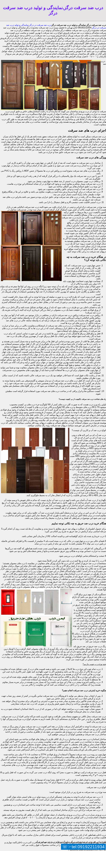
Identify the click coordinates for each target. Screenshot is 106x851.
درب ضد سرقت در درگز (40, 25)
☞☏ (83, 846)
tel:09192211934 (88, 846)
